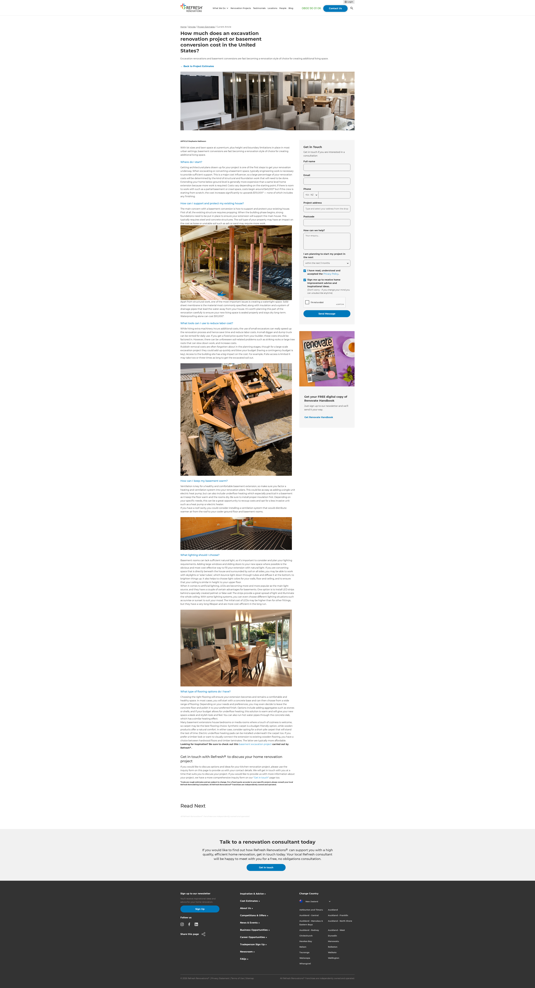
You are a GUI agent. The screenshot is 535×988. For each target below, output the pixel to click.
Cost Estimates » (250, 901)
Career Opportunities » (253, 937)
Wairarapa (304, 958)
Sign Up (200, 909)
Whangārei (305, 963)
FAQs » (244, 959)
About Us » (246, 908)
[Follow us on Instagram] (182, 924)
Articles (192, 27)
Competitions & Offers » (254, 915)
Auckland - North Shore (340, 921)
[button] (220, 8)
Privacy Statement (220, 978)
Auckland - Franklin (338, 915)
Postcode (308, 216)
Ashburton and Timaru (311, 910)
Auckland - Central (309, 915)
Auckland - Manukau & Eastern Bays (311, 923)
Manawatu (333, 941)
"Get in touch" (261, 777)
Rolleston (332, 947)
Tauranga (304, 952)
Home (183, 27)
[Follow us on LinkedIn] (197, 924)
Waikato (332, 952)
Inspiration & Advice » (253, 893)
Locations (272, 8)
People (282, 8)
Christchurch (306, 935)
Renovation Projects (241, 8)
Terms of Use (237, 978)
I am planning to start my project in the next (324, 256)
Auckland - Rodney (309, 930)
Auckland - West (336, 930)
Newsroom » (247, 951)
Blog (291, 8)
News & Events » (250, 922)
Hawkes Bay (305, 941)
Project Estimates (206, 27)
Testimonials (259, 8)
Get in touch (266, 867)
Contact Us (335, 8)
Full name (309, 161)
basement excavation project (255, 744)
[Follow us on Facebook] (190, 924)
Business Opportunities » (255, 930)
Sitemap (249, 978)
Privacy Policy (330, 274)
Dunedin (332, 935)
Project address (312, 203)
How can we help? (314, 230)
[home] (192, 8)
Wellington (333, 958)
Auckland (333, 910)
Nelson (302, 947)
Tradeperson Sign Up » (253, 944)
